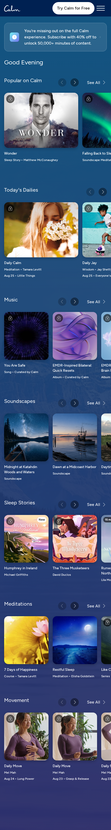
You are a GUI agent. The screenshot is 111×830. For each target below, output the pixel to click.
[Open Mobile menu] (100, 8)
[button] (55, 37)
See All (93, 82)
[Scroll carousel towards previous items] (62, 82)
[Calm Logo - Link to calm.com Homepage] (12, 8)
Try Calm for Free (73, 8)
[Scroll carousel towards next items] (74, 82)
